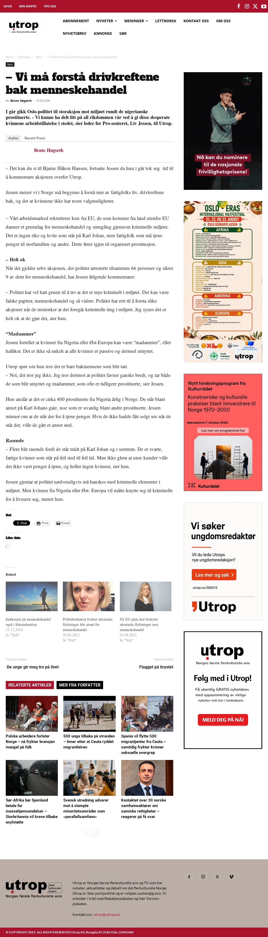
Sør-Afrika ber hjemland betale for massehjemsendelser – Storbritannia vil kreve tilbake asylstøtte (32, 811)
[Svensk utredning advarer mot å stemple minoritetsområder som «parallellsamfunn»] (89, 778)
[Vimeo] (231, 877)
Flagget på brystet (156, 667)
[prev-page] (88, 833)
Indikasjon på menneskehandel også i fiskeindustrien (28, 622)
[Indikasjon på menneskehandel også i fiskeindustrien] (32, 596)
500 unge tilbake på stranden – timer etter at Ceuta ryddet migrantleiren (89, 741)
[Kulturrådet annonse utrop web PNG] (223, 489)
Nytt (38, 57)
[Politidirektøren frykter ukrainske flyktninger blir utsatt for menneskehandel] (89, 596)
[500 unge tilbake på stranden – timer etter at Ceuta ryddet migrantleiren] (89, 714)
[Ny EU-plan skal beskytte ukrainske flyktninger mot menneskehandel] (146, 596)
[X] (217, 877)
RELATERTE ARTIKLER (29, 685)
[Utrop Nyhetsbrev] (223, 747)
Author (13, 138)
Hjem (10, 57)
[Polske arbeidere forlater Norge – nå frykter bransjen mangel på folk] (32, 714)
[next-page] (96, 833)
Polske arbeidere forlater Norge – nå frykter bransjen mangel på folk (30, 741)
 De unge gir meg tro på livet (32, 667)
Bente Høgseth (21, 101)
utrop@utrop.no (106, 914)
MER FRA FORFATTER (79, 685)
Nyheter (24, 57)
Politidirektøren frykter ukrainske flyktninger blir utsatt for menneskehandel (88, 624)
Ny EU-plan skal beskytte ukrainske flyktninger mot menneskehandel (139, 624)
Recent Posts (35, 138)
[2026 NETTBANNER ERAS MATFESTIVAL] (223, 361)
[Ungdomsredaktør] (223, 618)
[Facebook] (189, 877)
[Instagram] (203, 877)
